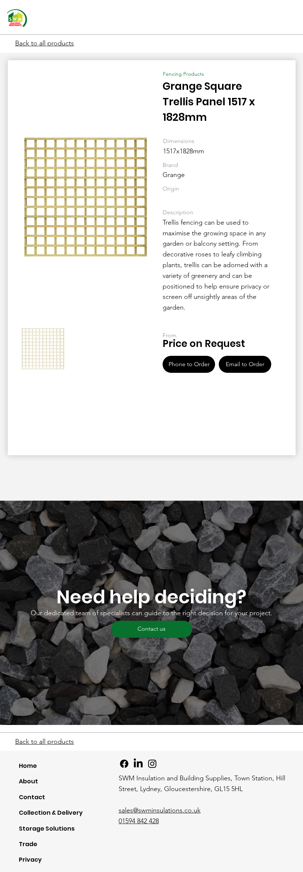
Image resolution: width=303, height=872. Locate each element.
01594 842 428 (139, 821)
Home (28, 766)
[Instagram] (152, 763)
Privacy (30, 859)
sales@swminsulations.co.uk (160, 810)
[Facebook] (124, 763)
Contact (32, 797)
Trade (28, 844)
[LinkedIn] (138, 763)
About (28, 781)
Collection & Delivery (51, 812)
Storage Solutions (47, 828)
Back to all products (44, 43)
